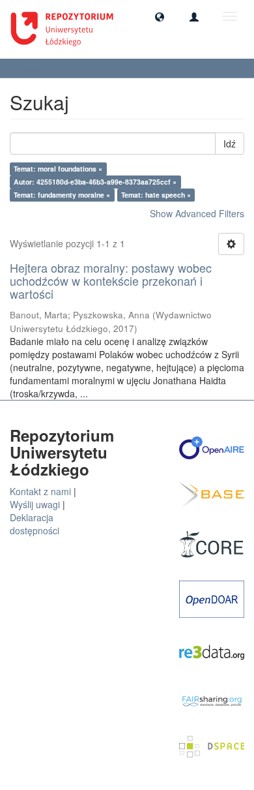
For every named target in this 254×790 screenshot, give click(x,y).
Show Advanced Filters (197, 213)
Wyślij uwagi (35, 504)
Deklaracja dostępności (34, 524)
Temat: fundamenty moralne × (62, 195)
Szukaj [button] (33, 68)
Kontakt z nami (40, 491)
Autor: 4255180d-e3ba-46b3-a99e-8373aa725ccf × (95, 182)
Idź (229, 143)
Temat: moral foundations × (58, 169)
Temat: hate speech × (156, 195)
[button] (159, 16)
